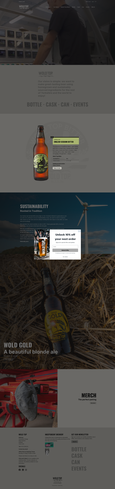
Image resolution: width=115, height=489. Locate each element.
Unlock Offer (65, 250)
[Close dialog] (79, 231)
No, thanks (65, 256)
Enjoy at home (57, 168)
